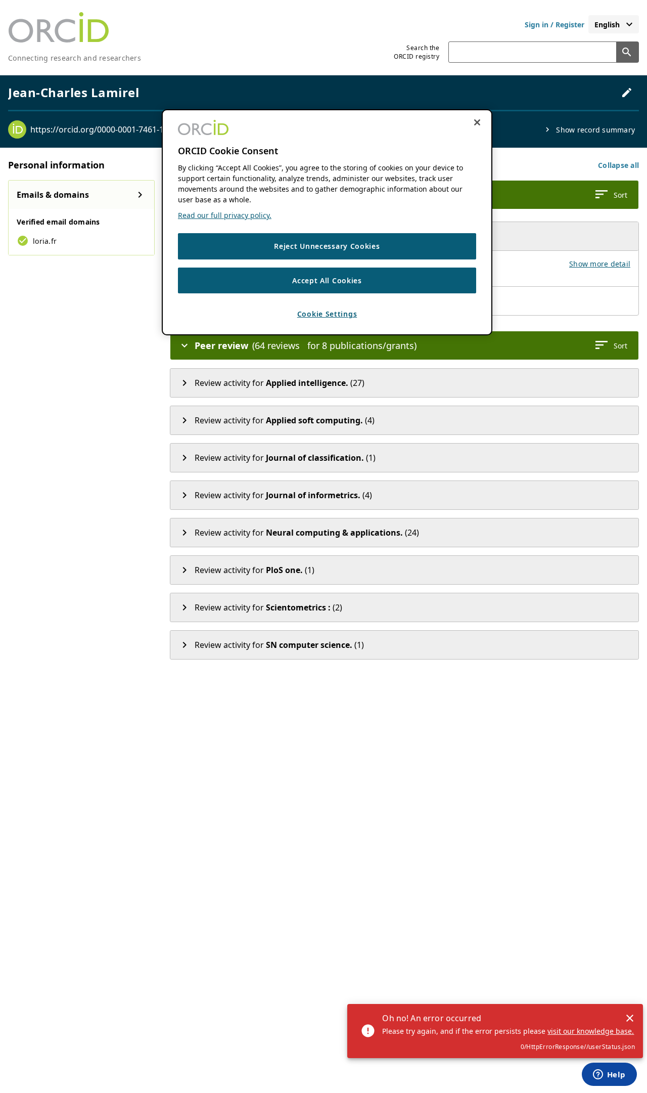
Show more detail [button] (599, 264)
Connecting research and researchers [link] (74, 58)
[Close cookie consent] (477, 122)
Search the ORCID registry (416, 52)
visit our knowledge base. (590, 1031)
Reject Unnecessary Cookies (327, 246)
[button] (618, 165)
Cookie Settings (327, 314)
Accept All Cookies (327, 280)
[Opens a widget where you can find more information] (609, 1075)
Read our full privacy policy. (224, 215)
